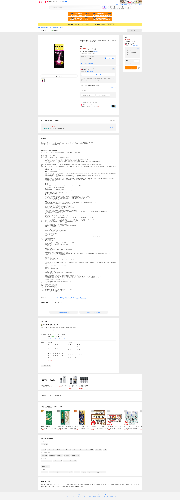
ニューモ (85, 449)
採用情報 (98, 496)
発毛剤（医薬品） (46, 466)
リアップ (44, 449)
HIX (70, 449)
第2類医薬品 (52, 455)
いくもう (97, 472)
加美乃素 (58, 449)
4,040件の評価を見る (52, 338)
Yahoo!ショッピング (77, 494)
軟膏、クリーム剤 (58, 460)
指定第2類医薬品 (75, 455)
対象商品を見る (96, 51)
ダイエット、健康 (60, 299)
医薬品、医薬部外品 (70, 299)
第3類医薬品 (67, 455)
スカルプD (64, 449)
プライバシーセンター (77, 496)
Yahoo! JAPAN (119, 4)
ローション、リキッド (46, 460)
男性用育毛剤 (83, 299)
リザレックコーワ (77, 449)
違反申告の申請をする (111, 111)
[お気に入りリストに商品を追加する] (139, 68)
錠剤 (75, 460)
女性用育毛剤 (45, 444)
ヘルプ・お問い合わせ (105, 496)
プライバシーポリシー (68, 496)
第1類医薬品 (44, 455)
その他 (54, 27)
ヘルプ (140, 4)
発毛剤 (57, 472)
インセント (77, 472)
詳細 (113, 78)
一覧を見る (111, 127)
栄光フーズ (90, 472)
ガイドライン (89, 496)
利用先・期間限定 (90, 71)
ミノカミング (51, 449)
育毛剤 (77, 299)
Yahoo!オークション (95, 494)
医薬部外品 (59, 455)
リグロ (105, 449)
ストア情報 (63, 329)
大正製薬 (91, 449)
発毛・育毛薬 (60, 27)
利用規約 (84, 496)
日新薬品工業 (98, 449)
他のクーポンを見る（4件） (87, 63)
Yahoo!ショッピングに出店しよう (131, 4)
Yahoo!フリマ (104, 494)
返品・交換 (57, 329)
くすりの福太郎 (41, 27)
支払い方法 (43, 329)
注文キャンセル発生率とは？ (63, 338)
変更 (138, 48)
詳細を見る (114, 87)
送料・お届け (49, 329)
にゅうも (103, 472)
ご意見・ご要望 (113, 496)
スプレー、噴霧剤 (68, 460)
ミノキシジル (45, 472)
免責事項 (94, 496)
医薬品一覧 (48, 27)
